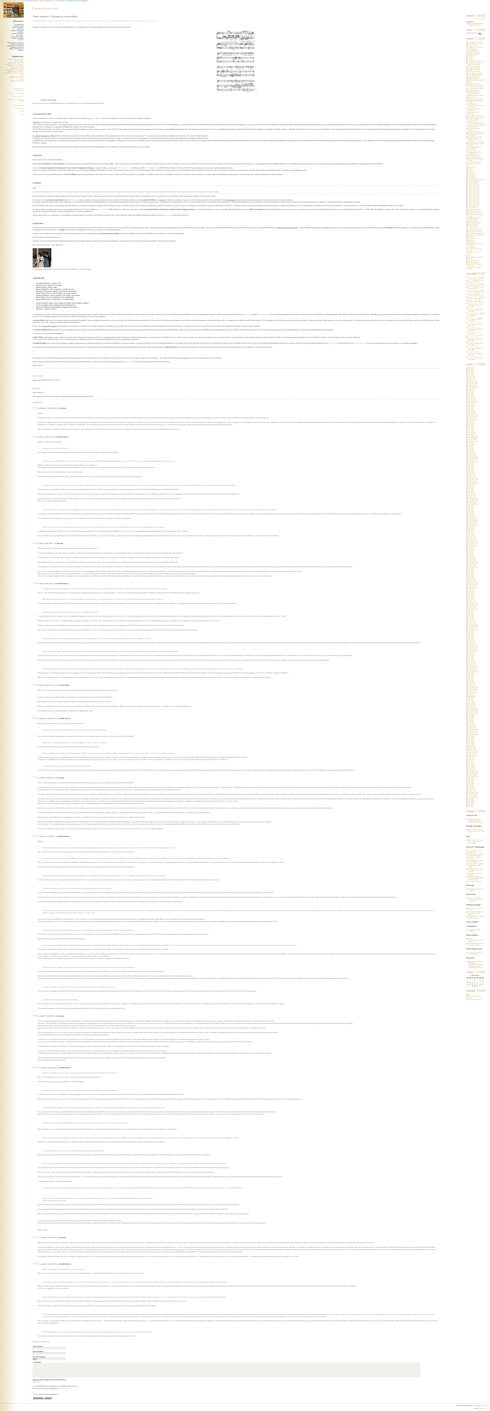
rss (157, 21)
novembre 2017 (473, 542)
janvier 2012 (472, 665)
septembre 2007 (473, 755)
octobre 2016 (472, 565)
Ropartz (156, 168)
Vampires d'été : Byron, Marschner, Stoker (475, 63)
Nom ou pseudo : (38, 1346)
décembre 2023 (473, 415)
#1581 (152, 21)
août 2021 (471, 464)
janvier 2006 (472, 790)
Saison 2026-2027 (473, 54)
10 (480, 981)
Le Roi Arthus (103, 209)
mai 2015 (471, 595)
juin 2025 (471, 392)
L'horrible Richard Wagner (121, 21)
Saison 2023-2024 (473, 206)
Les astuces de (18, 96)
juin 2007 (471, 761)
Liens (22, 114)
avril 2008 (471, 743)
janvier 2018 (472, 539)
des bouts (168, 215)
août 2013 (471, 631)
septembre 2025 (473, 387)
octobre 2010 (472, 691)
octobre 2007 (472, 754)
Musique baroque (473, 262)
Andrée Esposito (360, 343)
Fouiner (469, 30)
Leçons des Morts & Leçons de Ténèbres (17, 66)
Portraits (470, 172)
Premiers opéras (473, 90)
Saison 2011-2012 (473, 185)
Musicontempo (472, 224)
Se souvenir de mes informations (47, 1394)
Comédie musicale (474, 155)
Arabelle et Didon (18, 68)
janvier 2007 (472, 769)
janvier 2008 (472, 749)
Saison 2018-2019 (473, 197)
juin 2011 (471, 677)
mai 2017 (471, 553)
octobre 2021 (472, 460)
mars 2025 (471, 397)
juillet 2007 (471, 759)
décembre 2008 (473, 729)
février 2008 (472, 747)
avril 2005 (471, 806)
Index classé (37, 380)
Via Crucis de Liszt (474, 83)
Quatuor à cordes (473, 209)
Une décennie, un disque (475, 44)
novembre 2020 (473, 479)
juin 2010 (471, 698)
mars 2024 (471, 411)
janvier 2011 (472, 686)
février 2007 (472, 768)
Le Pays (148, 168)
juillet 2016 (471, 570)
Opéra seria (472, 97)
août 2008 (471, 736)
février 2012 (472, 663)
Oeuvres (471, 167)
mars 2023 (471, 430)
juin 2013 (471, 635)
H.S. (469, 255)
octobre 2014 (472, 607)
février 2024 (472, 413)
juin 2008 (471, 740)
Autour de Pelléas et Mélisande (474, 139)
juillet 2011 (471, 675)
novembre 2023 (473, 416)
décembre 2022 (473, 436)
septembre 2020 (473, 483)
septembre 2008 (473, 735)
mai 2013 (471, 637)
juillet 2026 (471, 369)
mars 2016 (471, 577)
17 (480, 982)
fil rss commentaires (474, 996)
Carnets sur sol (45, 8)
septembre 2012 (473, 651)
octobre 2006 (472, 775)
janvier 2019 (472, 518)
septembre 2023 (473, 420)
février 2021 (472, 474)
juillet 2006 (471, 780)
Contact (21, 111)
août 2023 (471, 422)
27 (470, 986)
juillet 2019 (471, 507)
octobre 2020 (472, 481)
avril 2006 (471, 785)
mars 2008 (471, 745)
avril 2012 (471, 659)
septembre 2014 (473, 609)
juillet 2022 (471, 444)
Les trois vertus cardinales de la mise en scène (16, 77)
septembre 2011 (473, 672)
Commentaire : (37, 1362)
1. (36, 407)
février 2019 (472, 516)
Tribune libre (20, 108)
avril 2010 (471, 701)
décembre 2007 (473, 750)
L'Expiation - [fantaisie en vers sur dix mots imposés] (475, 913)
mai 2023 (471, 427)
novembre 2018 (473, 521)
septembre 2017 (473, 546)
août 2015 (471, 589)
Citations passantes (474, 68)
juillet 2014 (471, 612)
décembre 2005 (473, 792)
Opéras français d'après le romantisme (78, 21)
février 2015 (472, 600)
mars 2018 (471, 535)
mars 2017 (471, 556)
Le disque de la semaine (475, 230)
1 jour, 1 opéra (472, 45)
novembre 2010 (473, 689)
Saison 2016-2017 (473, 193)
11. (37, 1237)
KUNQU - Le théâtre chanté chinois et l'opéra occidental (475, 899)
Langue (470, 57)
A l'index (470, 259)
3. (36, 543)
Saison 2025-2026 (473, 52)
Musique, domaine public (16, 93)
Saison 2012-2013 (473, 186)
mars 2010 (471, 703)
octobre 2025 (472, 385)
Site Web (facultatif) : (39, 1357)
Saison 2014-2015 (473, 190)
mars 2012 (471, 661)
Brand (93, 118)
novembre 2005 (473, 794)
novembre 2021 (473, 458)
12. (37, 1263)
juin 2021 (471, 467)
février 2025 (472, 399)
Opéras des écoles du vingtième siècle (475, 152)
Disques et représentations (101, 21)
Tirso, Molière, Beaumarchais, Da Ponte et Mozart (476, 105)
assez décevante (263, 314)
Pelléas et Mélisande (124, 168)
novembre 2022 (473, 437)
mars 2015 (471, 598)
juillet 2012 (471, 654)
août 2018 (471, 527)
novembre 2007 (473, 752)
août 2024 (471, 404)
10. (37, 1067)
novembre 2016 (473, 563)
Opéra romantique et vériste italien (474, 119)
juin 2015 (471, 593)
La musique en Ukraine (475, 42)
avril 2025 (471, 396)
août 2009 (471, 715)
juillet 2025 (471, 390)
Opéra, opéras (472, 221)
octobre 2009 (472, 712)
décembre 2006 (473, 771)
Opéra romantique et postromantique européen (476, 122)
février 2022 (472, 453)
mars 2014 (471, 619)
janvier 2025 (472, 401)
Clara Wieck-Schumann (475, 73)
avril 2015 (471, 596)
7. (36, 777)
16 (477, 982)
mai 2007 (471, 762)
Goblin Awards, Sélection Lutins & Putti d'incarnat (475, 86)
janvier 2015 (472, 602)
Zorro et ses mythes (474, 66)
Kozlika (474, 1406)
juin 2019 (471, 509)
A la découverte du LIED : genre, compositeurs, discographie (476, 841)
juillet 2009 (471, 717)
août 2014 (471, 610)
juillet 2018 (471, 528)
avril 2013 (471, 638)
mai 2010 (471, 700)
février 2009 (472, 726)
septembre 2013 (473, 630)
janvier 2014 (472, 623)
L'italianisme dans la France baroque (17, 60)
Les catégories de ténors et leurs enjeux (476, 861)
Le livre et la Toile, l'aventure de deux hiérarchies (14, 63)
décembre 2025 (473, 381)
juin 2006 (471, 782)
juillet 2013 (471, 633)
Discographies (472, 178)
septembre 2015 (473, 588)
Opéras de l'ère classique (476, 99)
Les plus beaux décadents (476, 142)
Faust (470, 82)
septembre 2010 (473, 693)
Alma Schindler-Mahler (475, 75)
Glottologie (471, 176)
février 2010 (472, 705)
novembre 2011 (473, 668)
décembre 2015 (473, 582)
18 (482, 982)
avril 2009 (471, 722)
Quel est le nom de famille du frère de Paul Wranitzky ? (50, 1380)
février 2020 (472, 495)
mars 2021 (471, 472)
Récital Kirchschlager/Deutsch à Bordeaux (475, 940)
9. (36, 1015)
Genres (470, 169)
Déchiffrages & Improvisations (472, 49)
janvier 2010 (472, 707)
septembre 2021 (473, 462)
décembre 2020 (473, 478)
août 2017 (471, 548)
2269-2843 (483, 1409)
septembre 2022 (473, 441)
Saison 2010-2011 (473, 183)
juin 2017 (471, 551)
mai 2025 (471, 394)
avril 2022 (471, 450)
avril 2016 (471, 576)
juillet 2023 (471, 424)
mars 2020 (471, 493)
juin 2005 (471, 803)
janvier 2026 (472, 380)
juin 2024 (471, 408)
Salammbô (247, 314)
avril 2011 (471, 680)
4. (36, 583)
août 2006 (471, 778)
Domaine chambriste (474, 211)
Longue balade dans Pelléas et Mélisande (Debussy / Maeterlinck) (475, 820)
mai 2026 (471, 373)
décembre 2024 (473, 402)
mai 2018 (471, 532)
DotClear (484, 1406)
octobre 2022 (472, 439)
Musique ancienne (473, 260)
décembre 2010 (473, 687)
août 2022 (471, 443)
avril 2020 (471, 492)
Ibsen (99, 118)
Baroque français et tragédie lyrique (474, 92)
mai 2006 (471, 783)
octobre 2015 (472, 586)
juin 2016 (471, 572)
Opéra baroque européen (476, 95)
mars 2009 (471, 724)
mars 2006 (471, 787)
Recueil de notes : (18, 89)
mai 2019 (471, 511)
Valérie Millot (333, 343)
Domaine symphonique (475, 212)
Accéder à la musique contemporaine (475, 953)
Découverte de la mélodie (476, 80)
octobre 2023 (472, 418)
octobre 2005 (472, 796)
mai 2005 (471, 804)
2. (36, 436)
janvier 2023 (472, 434)
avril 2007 (471, 764)
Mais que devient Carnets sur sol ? (476, 277)
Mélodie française (473, 78)
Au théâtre (471, 242)
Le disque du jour (473, 228)
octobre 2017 (472, 544)
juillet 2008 (471, 738)
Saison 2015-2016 (473, 192)
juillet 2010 (471, 696)
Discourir (471, 237)
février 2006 (472, 789)
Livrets (470, 171)
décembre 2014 (473, 604)
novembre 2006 (473, 773)
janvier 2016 (472, 581)
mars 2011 (471, 682)
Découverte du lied (474, 71)
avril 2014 (471, 617)
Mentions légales (19, 105)
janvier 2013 (472, 644)
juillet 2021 (471, 465)
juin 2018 (471, 530)
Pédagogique (472, 174)
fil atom (470, 997)
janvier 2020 (472, 497)
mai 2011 (471, 679)
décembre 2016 (473, 562)
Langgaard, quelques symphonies (474, 930)
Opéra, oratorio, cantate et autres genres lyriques (476, 854)
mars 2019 (471, 514)
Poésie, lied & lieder (474, 69)
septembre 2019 (473, 504)
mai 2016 (471, 574)
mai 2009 (471, 721)
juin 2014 (471, 614)
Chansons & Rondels (474, 157)
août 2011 (471, 673)
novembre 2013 (473, 626)
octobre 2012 (472, 649)
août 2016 (471, 569)
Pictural (470, 240)
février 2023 (472, 432)
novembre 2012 (473, 647)
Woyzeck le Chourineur (16, 70)
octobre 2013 (472, 628)
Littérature (471, 59)
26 (467, 986)
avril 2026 (471, 374)
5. (36, 685)
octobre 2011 (472, 670)
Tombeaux (471, 333)
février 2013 (472, 642)
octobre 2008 (472, 733)
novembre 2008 (473, 731)
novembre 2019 (473, 500)
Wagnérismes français (475, 137)
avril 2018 (471, 534)
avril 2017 (471, 554)
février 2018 (472, 537)
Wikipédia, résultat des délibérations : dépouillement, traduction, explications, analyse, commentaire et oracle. (476, 964)
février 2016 (472, 579)
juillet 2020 (471, 486)
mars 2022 (471, 451)
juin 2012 (471, 656)
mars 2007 (471, 766)
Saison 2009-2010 (473, 181)
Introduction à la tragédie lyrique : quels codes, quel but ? (476, 831)
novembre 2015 (473, 584)
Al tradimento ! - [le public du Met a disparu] (476, 917)
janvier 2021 (472, 476)
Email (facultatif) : (38, 1351)
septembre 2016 (473, 567)
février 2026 (472, 378)
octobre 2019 (472, 502)
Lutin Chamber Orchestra (476, 233)
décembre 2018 (473, 520)
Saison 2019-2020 (473, 199)
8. (36, 836)
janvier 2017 (472, 560)
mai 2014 (471, 616)
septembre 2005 (473, 797)
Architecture (472, 238)
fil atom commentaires (475, 999)
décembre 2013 (473, 624)
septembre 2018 (473, 525)
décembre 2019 (473, 499)
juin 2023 (471, 425)
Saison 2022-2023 (473, 204)
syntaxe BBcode (64, 1388)
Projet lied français (474, 76)
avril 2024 (471, 409)
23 (477, 984)
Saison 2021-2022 (473, 202)
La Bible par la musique (475, 47)
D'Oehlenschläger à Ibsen (139, 21)
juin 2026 (471, 371)
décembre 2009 (473, 708)
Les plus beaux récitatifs (475, 88)
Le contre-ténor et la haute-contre (474, 851)
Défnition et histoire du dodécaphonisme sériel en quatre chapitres (476, 878)
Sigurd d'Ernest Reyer (475, 132)
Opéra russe (472, 150)
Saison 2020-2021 (473, 200)
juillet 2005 (471, 801)
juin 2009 (471, 719)
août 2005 (471, 799)
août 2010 (471, 694)
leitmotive (73, 200)
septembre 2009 (473, 714)
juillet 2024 (471, 406)
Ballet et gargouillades (475, 223)
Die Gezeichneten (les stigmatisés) (475, 147)
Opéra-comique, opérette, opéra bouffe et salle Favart (476, 865)
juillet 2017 (471, 549)
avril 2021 (471, 471)
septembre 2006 (473, 777)
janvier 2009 (472, 727)
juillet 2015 (471, 591)
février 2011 (471, 684)
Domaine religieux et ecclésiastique (474, 218)
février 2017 (472, 558)
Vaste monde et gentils (475, 257)
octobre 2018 (472, 523)
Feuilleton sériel (19, 81)
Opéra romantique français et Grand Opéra (476, 126)
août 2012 (471, 652)
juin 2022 (471, 446)
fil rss (469, 994)
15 (475, 982)
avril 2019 (471, 513)
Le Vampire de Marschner (476, 115)
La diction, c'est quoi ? (475, 881)
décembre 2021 (473, 457)
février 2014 (472, 621)
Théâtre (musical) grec (475, 162)
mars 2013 (471, 640)
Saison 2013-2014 (473, 188)
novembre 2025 (473, 383)
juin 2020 (471, 488)
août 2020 (471, 485)
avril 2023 (471, 429)
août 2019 (471, 506)
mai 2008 (471, 742)
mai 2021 (471, 469)
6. (36, 718)
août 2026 (471, 368)
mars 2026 (471, 376)
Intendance (471, 56)
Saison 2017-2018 (473, 195)
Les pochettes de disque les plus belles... (475, 305)
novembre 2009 (473, 710)
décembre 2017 (473, 541)
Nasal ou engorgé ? (18, 71)
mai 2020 (471, 490)
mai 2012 (471, 658)
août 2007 (471, 757)
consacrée (129, 361)
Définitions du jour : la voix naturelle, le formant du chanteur (476, 870)
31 (480, 986)
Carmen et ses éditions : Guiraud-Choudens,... (476, 314)
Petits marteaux (473, 207)
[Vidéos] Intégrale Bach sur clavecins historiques (476, 24)
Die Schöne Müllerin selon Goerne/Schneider (476, 944)
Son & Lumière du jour (475, 231)
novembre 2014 (473, 605)
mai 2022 (471, 448)
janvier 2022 (472, 455)
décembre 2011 (473, 666)
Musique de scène (474, 164)
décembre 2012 (473, 645)
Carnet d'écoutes (473, 226)
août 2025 (471, 389)
